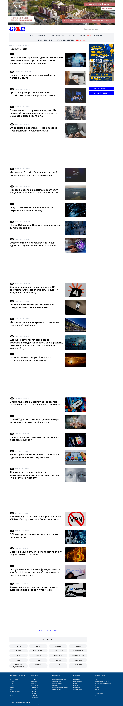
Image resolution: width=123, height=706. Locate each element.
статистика (78, 665)
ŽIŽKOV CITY (34, 683)
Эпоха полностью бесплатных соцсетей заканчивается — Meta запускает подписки (35, 403)
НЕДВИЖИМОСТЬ (72, 35)
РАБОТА (82, 35)
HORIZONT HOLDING (15, 691)
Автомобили (58, 651)
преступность (78, 651)
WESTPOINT (34, 695)
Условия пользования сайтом (102, 681)
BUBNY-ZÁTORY (35, 685)
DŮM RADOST (34, 697)
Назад (41, 630)
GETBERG (12, 689)
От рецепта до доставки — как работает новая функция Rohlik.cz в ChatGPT (33, 129)
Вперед (55, 630)
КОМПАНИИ (98, 35)
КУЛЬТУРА (51, 35)
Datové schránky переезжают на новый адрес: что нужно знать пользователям (33, 244)
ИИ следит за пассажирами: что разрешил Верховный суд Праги (35, 324)
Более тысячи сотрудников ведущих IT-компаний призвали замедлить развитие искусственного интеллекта (33, 113)
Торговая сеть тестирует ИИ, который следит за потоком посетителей (32, 306)
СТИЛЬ (40, 40)
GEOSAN (12, 687)
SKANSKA (12, 685)
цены (18, 660)
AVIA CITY (33, 693)
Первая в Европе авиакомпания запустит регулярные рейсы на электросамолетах (34, 191)
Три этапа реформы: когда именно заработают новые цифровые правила (32, 94)
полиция (58, 646)
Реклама (97, 687)
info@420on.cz (98, 696)
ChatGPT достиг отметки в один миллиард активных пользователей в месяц (34, 421)
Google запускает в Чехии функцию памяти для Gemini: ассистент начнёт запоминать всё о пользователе (35, 572)
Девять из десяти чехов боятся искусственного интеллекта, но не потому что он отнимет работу (34, 475)
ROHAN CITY (34, 679)
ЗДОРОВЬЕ (70, 40)
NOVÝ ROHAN (34, 687)
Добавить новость (101, 93)
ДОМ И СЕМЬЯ (48, 40)
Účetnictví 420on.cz (77, 689)
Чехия (18, 646)
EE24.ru (75, 683)
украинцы (38, 665)
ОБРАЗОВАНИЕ (41, 35)
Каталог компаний (101, 88)
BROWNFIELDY (34, 675)
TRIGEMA (12, 681)
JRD (11, 693)
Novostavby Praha (56, 681)
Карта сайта (97, 689)
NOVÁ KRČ (33, 691)
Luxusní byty (55, 685)
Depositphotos (76, 687)
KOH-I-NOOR (34, 689)
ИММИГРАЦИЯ (60, 35)
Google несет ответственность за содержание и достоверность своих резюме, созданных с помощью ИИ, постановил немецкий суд (36, 344)
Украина (18, 651)
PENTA (11, 683)
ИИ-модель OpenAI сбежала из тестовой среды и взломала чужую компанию (33, 173)
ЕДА (64, 40)
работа (38, 655)
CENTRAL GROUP (14, 679)
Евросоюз (58, 655)
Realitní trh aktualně (57, 683)
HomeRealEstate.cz (77, 681)
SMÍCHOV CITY (34, 681)
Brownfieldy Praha (56, 689)
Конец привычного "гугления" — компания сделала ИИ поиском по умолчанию (34, 456)
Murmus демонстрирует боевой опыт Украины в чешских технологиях (31, 359)
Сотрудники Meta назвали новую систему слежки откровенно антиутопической (34, 588)
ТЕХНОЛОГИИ (80, 40)
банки (58, 665)
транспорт (78, 660)
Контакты (97, 685)
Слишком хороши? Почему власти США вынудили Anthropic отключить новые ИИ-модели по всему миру (34, 290)
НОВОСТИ (24, 35)
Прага (38, 646)
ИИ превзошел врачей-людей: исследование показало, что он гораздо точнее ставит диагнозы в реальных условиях (36, 60)
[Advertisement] (48, 153)
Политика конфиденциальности (103, 683)
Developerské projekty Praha (59, 679)
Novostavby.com (77, 679)
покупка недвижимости (18, 666)
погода (38, 660)
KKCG (11, 695)
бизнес (58, 660)
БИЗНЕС (31, 35)
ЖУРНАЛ (89, 35)
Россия (78, 646)
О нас (96, 679)
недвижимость (78, 655)
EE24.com (75, 685)
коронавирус (38, 651)
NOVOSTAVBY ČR (56, 675)
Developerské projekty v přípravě (60, 687)
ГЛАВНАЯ (11, 45)
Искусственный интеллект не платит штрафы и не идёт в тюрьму (31, 209)
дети (18, 655)
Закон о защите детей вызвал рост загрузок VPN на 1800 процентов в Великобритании (35, 518)
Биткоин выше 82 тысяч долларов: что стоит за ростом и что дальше (36, 553)
